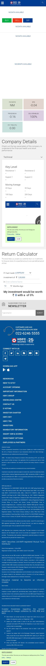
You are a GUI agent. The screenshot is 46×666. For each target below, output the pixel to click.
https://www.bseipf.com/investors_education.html (14, 601)
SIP (27, 20)
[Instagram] (36, 353)
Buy (7, 20)
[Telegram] (5, 358)
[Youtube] (30, 353)
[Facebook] (5, 353)
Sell (17, 20)
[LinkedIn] (17, 353)
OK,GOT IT (5, 662)
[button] (23, 273)
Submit (40, 313)
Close (13, 662)
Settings (9, 657)
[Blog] (24, 353)
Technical (8, 157)
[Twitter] (11, 353)
